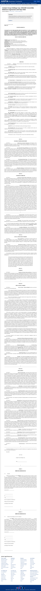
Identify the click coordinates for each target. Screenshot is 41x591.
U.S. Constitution (3, 571)
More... (2, 568)
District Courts (3, 578)
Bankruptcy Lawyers (4, 559)
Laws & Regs (24, 3)
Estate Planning (13, 564)
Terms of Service (22, 589)
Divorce (12, 562)
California (12, 575)
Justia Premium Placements (34, 574)
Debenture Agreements (18, 11)
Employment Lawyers (4, 563)
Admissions (32, 560)
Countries (21, 579)
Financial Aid (32, 562)
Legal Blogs (22, 573)
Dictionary (31, 559)
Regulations (3, 574)
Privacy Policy (27, 589)
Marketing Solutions (34, 3)
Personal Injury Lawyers (4, 567)
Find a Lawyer (3, 3)
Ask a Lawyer (8, 3)
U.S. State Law (13, 570)
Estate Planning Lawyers (5, 564)
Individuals (13, 558)
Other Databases (23, 570)
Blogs (31, 565)
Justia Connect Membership (34, 571)
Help (18, 589)
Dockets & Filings (3, 579)
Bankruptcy (12, 559)
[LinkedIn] (16, 587)
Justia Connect (8, 589)
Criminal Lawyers (3, 562)
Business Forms (22, 574)
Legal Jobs (22, 571)
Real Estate (22, 565)
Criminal (12, 560)
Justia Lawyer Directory (33, 573)
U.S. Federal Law (4, 570)
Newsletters (28, 3)
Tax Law (21, 567)
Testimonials (32, 580)
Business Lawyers (4, 560)
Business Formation (23, 559)
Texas (12, 579)
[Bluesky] (22, 587)
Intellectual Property (23, 563)
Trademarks (22, 578)
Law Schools (19, 3)
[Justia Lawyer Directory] (24, 587)
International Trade (23, 564)
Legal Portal (12, 589)
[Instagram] (19, 587)
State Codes (12, 573)
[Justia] (4, 1)
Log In (35, 1)
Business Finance (11, 11)
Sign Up (38, 1)
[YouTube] (17, 587)
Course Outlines (32, 563)
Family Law (12, 565)
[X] (23, 587)
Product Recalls (22, 575)
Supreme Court (3, 575)
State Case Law (13, 574)
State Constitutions (14, 571)
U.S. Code (2, 573)
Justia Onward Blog (33, 579)
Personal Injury (13, 567)
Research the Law (13, 3)
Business (22, 558)
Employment (22, 562)
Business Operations (23, 560)
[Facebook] (18, 587)
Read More (10, 20)
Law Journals (32, 564)
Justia (21, 586)
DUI (11, 563)
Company (15, 589)
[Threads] (21, 587)
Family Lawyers (3, 565)
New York (12, 578)
